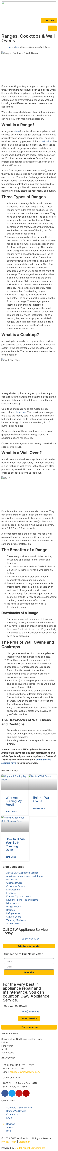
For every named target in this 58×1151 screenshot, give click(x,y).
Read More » (11, 812)
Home (10, 47)
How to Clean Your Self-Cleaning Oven (15, 844)
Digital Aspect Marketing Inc (30, 1147)
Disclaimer (24, 1141)
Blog (17, 47)
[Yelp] (26, 1093)
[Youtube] (19, 1093)
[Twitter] (11, 1093)
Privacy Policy (8, 1141)
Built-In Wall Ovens (41, 799)
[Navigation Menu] (52, 28)
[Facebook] (4, 1093)
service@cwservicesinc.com (25, 1071)
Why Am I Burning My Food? (14, 801)
